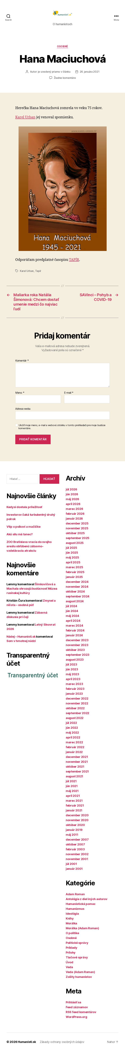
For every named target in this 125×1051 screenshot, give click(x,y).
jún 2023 (72, 669)
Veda (69, 967)
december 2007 (77, 839)
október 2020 (75, 825)
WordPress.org (76, 1017)
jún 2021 (72, 786)
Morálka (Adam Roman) (82, 928)
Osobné (62, 46)
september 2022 (77, 713)
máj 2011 (72, 834)
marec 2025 (74, 567)
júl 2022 (71, 722)
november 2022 (77, 703)
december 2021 (77, 757)
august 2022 (74, 718)
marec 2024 (74, 625)
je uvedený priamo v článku (54, 71)
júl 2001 (71, 864)
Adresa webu (22, 408)
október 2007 (75, 844)
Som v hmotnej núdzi (21, 641)
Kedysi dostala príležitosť (24, 507)
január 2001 (74, 868)
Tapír (38, 271)
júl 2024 (71, 606)
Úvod (69, 962)
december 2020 (77, 815)
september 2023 (77, 654)
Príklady (71, 947)
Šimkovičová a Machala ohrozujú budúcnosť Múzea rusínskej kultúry (32, 588)
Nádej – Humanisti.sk (21, 636)
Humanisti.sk (27, 1042)
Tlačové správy (77, 957)
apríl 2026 (73, 504)
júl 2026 (71, 489)
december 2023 (77, 640)
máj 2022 (72, 732)
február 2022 (75, 747)
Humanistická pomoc (81, 904)
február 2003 (75, 849)
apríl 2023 (73, 679)
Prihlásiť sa (73, 1002)
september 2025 (77, 538)
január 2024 (74, 635)
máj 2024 (72, 616)
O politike (72, 933)
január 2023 (74, 693)
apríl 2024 (73, 620)
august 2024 (75, 601)
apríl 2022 (73, 737)
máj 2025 (72, 557)
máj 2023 (72, 674)
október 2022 (75, 708)
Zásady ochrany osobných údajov (62, 1042)
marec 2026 (74, 509)
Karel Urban (25, 117)
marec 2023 (74, 684)
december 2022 (77, 698)
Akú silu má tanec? (20, 534)
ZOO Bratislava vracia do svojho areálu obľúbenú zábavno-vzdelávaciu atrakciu (29, 546)
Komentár (22, 360)
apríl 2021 (73, 795)
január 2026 (74, 518)
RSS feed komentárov (81, 1012)
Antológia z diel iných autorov (86, 899)
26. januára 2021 (89, 71)
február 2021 (75, 805)
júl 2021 (71, 781)
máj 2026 (72, 499)
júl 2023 (71, 664)
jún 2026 (72, 494)
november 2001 (77, 859)
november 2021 (77, 761)
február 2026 (75, 513)
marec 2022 (74, 742)
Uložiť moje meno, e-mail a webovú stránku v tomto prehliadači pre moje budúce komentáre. (62, 427)
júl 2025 (71, 547)
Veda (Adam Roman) (80, 972)
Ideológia (72, 913)
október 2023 (75, 650)
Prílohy (71, 952)
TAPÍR (74, 260)
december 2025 (77, 523)
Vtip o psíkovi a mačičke (24, 526)
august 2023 (75, 659)
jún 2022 (72, 727)
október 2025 (75, 533)
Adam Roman (75, 894)
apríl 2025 (73, 562)
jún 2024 (72, 611)
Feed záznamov (77, 1007)
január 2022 (74, 752)
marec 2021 (74, 800)
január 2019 (74, 829)
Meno (19, 392)
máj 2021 (72, 791)
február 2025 (75, 572)
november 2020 (77, 820)
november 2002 (77, 854)
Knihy (70, 918)
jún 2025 (72, 552)
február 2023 (75, 688)
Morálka (71, 923)
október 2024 (75, 591)
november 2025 (77, 528)
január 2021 (74, 810)
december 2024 (77, 581)
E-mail (68, 392)
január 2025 (74, 577)
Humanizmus (75, 908)
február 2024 (75, 630)
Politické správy (77, 942)
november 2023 (77, 645)
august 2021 (74, 776)
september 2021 (77, 771)
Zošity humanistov (79, 977)
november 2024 (77, 586)
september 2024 (77, 596)
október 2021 (75, 766)
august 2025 (75, 543)
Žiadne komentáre (65, 77)
